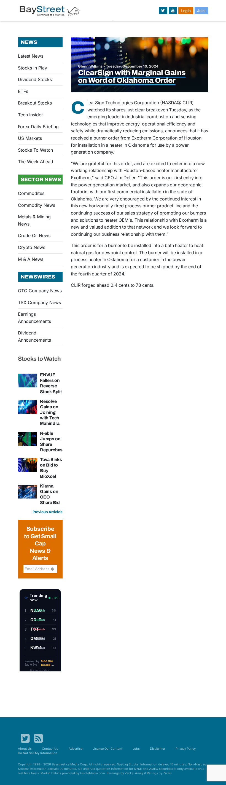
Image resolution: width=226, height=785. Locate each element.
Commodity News (36, 205)
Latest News (30, 56)
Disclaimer (157, 749)
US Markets (30, 138)
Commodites (31, 193)
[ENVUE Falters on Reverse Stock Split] (27, 380)
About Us (25, 749)
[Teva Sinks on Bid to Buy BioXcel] (27, 465)
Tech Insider (30, 114)
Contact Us (50, 749)
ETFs (23, 91)
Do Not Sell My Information (37, 753)
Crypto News (31, 247)
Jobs (136, 749)
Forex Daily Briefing (38, 126)
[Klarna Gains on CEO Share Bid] (27, 491)
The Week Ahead (35, 161)
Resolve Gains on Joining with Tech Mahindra (49, 412)
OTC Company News (40, 290)
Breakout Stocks (35, 103)
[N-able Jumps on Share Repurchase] (27, 438)
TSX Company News (39, 302)
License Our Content (107, 749)
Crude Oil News (34, 235)
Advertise (75, 749)
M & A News (30, 259)
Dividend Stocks (35, 79)
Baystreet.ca (60, 764)
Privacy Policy (186, 749)
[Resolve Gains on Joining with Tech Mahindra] (27, 406)
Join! (201, 10)
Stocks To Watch (35, 150)
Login (186, 10)
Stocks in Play (32, 68)
